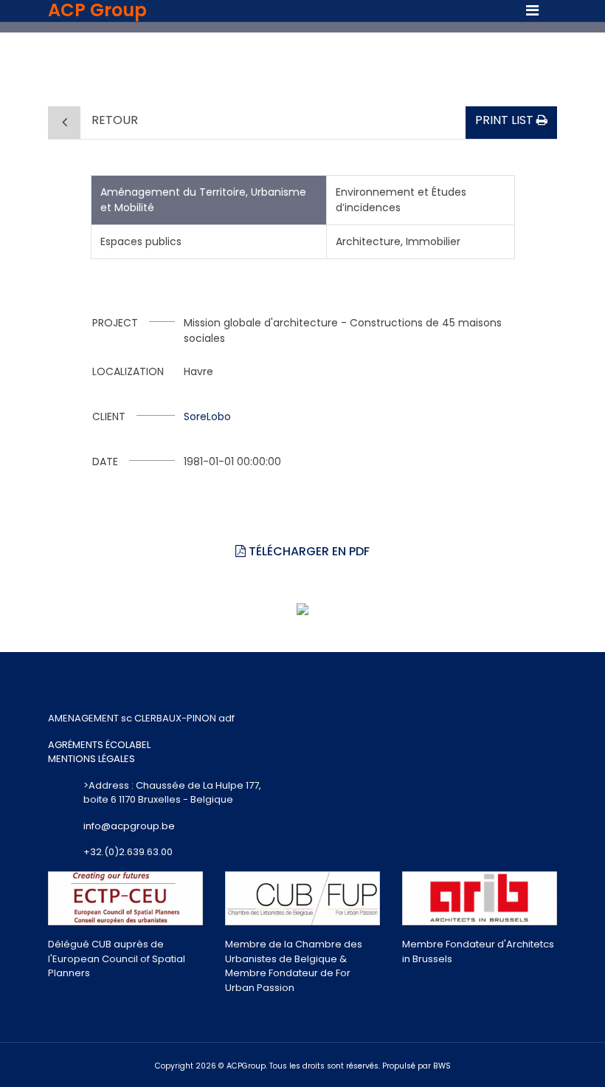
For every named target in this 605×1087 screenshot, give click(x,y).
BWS (442, 1065)
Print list (505, 120)
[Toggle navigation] (532, 10)
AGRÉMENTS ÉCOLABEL (99, 745)
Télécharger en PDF (308, 551)
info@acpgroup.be (129, 826)
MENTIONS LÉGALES (91, 759)
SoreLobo (207, 416)
